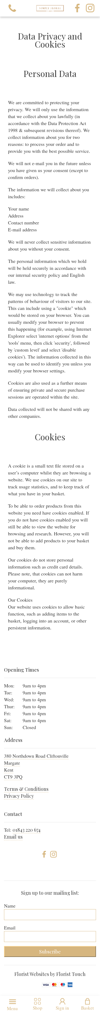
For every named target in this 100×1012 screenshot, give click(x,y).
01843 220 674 (27, 830)
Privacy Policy (19, 796)
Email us (13, 837)
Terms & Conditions (26, 789)
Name (9, 905)
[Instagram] (90, 8)
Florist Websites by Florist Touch (50, 974)
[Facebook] (77, 8)
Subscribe (50, 951)
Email (9, 927)
